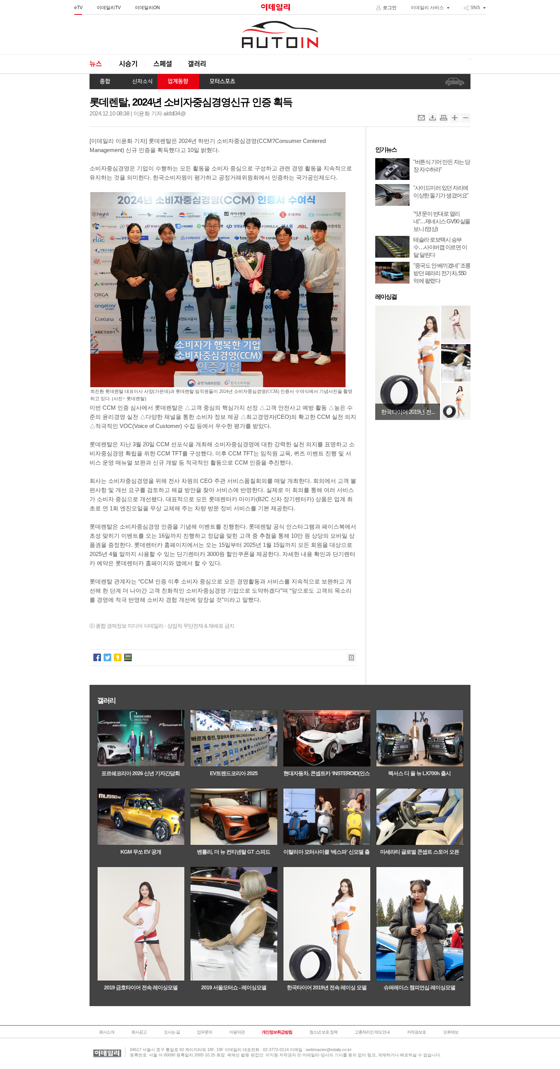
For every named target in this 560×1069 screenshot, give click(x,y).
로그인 (390, 7)
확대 (454, 118)
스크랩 (432, 118)
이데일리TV (109, 7)
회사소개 (106, 1032)
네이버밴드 (128, 657)
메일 (421, 118)
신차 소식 (139, 81)
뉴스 (100, 64)
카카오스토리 (118, 657)
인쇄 (443, 118)
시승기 (127, 64)
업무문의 (204, 1032)
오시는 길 (172, 1032)
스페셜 (162, 64)
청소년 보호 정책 (323, 1032)
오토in (280, 35)
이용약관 (237, 1032)
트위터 (107, 657)
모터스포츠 (222, 81)
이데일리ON (147, 7)
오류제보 (450, 1032)
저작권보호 (416, 1032)
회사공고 (139, 1032)
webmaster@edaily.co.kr (329, 1049)
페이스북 (97, 657)
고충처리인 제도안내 (372, 1032)
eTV (78, 7)
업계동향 (178, 81)
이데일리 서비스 (427, 7)
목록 (351, 657)
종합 (106, 81)
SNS (475, 7)
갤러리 (197, 64)
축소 (465, 118)
